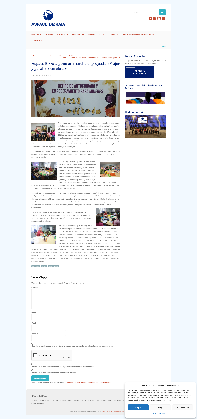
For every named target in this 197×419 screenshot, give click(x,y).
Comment (35, 287)
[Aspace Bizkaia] (48, 25)
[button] (43, 132)
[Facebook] (154, 18)
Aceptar (138, 407)
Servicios (49, 34)
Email (33, 323)
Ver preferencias (182, 407)
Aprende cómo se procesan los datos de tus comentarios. (89, 382)
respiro (56, 266)
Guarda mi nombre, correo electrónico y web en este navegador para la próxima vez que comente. (72, 346)
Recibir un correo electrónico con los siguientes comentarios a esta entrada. (63, 366)
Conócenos (36, 34)
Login (163, 46)
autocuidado (36, 266)
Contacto (102, 34)
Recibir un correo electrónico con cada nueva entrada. (54, 372)
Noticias (91, 34)
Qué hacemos (62, 34)
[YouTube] (159, 18)
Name (33, 312)
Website (34, 333)
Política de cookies (158, 413)
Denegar (160, 407)
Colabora (114, 34)
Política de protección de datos (112, 411)
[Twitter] (150, 18)
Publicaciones (78, 34)
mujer (50, 266)
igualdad (44, 266)
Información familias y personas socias (138, 34)
